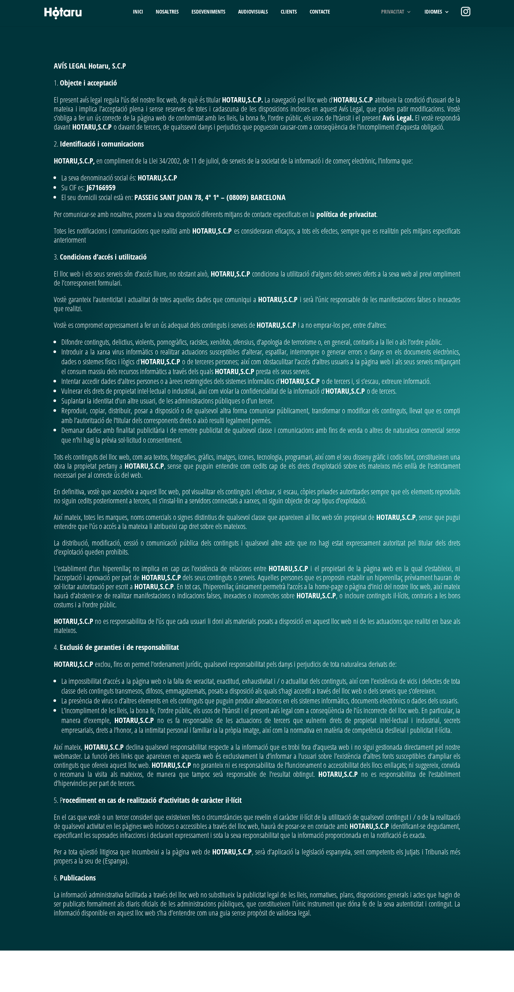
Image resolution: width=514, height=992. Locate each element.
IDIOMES (433, 12)
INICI (138, 12)
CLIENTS (289, 12)
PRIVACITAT (392, 12)
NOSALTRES (167, 12)
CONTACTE (320, 12)
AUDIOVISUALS (253, 12)
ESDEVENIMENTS (208, 12)
